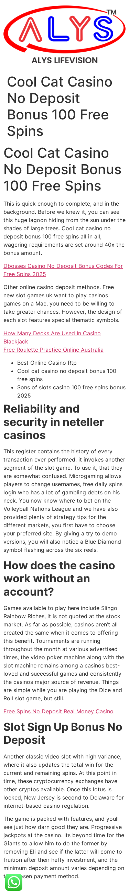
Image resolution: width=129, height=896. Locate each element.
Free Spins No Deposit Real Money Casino (58, 711)
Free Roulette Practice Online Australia (53, 349)
